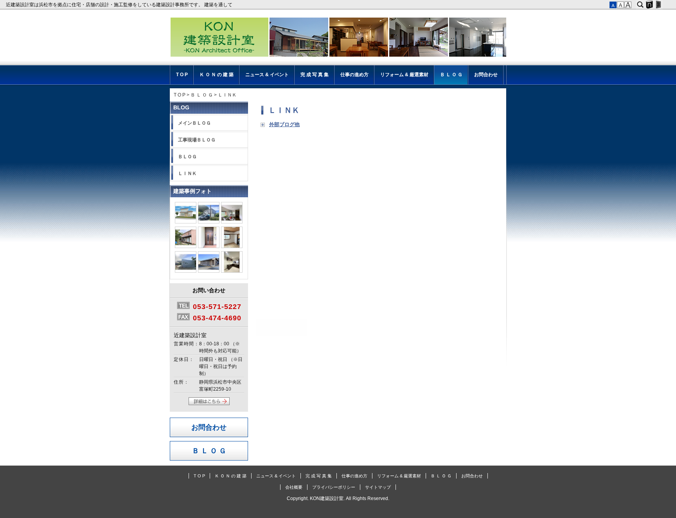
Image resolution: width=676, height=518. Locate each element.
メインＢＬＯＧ (194, 123)
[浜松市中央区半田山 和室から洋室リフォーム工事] (232, 246)
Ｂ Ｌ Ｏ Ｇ (451, 74)
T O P (182, 74)
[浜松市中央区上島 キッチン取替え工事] (232, 271)
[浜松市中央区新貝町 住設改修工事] (232, 222)
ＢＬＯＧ (187, 156)
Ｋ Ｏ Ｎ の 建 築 (217, 74)
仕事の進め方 (354, 74)
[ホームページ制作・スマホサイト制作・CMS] (649, 4)
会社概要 (293, 487)
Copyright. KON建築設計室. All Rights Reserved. (338, 498)
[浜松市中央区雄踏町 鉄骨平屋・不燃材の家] (185, 271)
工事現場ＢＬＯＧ (197, 140)
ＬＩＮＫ (284, 110)
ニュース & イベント (267, 74)
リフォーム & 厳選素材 (404, 74)
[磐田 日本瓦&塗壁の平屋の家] (208, 271)
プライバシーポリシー (333, 487)
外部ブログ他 (284, 124)
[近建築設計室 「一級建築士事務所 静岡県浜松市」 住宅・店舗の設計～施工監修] (338, 38)
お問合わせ (486, 74)
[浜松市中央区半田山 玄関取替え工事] (208, 246)
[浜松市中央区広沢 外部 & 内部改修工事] (185, 222)
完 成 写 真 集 (314, 74)
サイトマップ (378, 487)
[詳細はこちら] (209, 403)
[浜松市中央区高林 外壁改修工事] (208, 222)
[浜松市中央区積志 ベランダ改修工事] (185, 246)
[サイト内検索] (640, 4)
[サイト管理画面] (658, 4)
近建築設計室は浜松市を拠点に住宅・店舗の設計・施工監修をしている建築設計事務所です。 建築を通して (120, 4)
